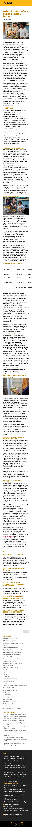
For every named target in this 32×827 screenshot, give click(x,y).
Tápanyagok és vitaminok (10, 697)
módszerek (6, 770)
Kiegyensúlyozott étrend (10, 679)
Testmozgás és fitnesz (9, 704)
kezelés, (13, 765)
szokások (24, 770)
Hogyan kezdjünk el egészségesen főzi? (14, 714)
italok (8, 765)
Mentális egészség (8, 681)
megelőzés (12, 767)
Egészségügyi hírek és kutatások (12, 652)
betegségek (12, 756)
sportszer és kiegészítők (10, 690)
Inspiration (6, 676)
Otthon (5, 683)
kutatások (6, 767)
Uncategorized (7, 19)
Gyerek (5, 670)
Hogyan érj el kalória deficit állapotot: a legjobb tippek (14, 723)
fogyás (22, 760)
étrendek (15, 781)
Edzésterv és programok (10, 648)
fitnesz (18, 760)
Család (5, 645)
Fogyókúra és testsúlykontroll (11, 667)
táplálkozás (11, 776)
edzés (17, 756)
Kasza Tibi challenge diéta (10, 733)
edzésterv (23, 756)
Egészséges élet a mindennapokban (13, 650)
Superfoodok (7, 692)
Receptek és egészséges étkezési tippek (15, 685)
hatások (18, 763)
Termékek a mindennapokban (12, 701)
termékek (14, 772)
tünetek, (5, 779)
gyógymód (12, 763)
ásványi (6, 781)
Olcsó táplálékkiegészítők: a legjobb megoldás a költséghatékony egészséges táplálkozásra (15, 739)
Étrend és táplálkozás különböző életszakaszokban (12, 664)
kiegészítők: (23, 765)
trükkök (5, 776)
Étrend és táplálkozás (9, 661)
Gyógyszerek (7, 672)
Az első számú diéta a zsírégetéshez (13, 720)
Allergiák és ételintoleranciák (11, 638)
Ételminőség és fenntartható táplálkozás (15, 659)
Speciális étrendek (8, 688)
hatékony (24, 763)
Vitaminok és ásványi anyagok (12, 708)
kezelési (18, 765)
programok (12, 770)
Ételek (21, 779)
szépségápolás (7, 772)
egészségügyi (7, 760)
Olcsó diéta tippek (8, 536)
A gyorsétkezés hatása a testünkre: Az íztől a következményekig (15, 727)
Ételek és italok (7, 657)
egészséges (12, 758)
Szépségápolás (7, 695)
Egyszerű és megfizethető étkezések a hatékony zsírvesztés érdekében (14, 717)
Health (5, 674)
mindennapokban (20, 767)
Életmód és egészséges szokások (13, 654)
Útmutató (26, 779)
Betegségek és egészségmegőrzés (13, 643)
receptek (19, 770)
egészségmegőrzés (21, 758)
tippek (20, 774)
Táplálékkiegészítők (9, 699)
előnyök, (13, 760)
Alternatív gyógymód (9, 641)
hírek (5, 765)
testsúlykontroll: (14, 774)
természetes (20, 772)
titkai (24, 774)
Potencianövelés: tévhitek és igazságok (14, 731)
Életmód (16, 779)
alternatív (6, 756)
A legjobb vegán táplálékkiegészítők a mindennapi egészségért (14, 744)
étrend (10, 781)
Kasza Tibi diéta (7, 735)
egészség (6, 758)
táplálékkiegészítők (19, 776)
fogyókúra (6, 763)
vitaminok (11, 779)
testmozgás (6, 774)
